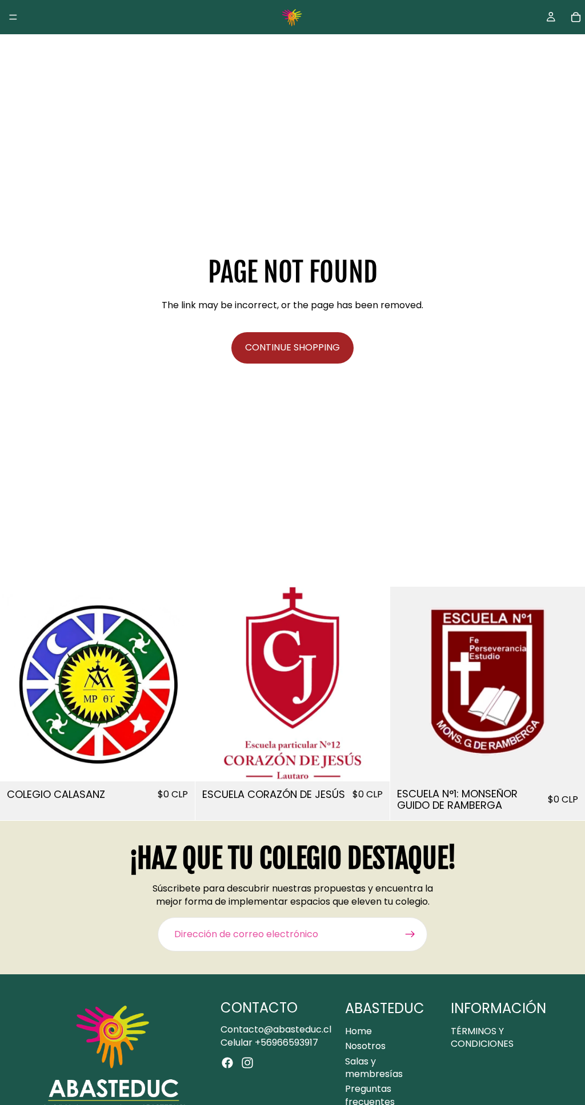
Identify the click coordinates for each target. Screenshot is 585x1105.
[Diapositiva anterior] (17, 684)
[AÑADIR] (177, 763)
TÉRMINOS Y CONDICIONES (482, 1037)
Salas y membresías (374, 1067)
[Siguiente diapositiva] (178, 684)
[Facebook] (227, 1063)
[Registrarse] (410, 934)
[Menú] (13, 17)
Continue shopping (292, 347)
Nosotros (365, 1045)
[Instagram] (247, 1063)
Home (358, 1031)
